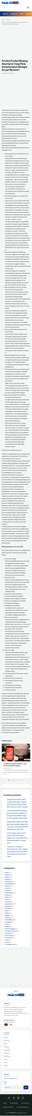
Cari (28, 7)
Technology (9, 935)
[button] (8, 780)
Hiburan (7, 897)
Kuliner (5, 1062)
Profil (6, 924)
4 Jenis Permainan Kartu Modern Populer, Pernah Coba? (17, 854)
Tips (6, 940)
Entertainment (9, 884)
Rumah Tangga (10, 929)
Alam (6, 872)
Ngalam (7, 915)
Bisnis (8, 19)
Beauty (7, 875)
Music (7, 911)
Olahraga (8, 917)
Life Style (8, 908)
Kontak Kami (25, 1103)
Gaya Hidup (9, 893)
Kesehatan (14, 14)
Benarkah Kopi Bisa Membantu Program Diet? (17, 840)
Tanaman (8, 933)
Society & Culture (11, 931)
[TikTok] (23, 1098)
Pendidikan (8, 920)
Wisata (6, 1059)
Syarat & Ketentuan (23, 1107)
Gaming (7, 890)
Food (7, 888)
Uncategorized (10, 944)
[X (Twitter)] (14, 1098)
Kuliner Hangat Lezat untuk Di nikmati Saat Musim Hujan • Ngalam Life (16, 835)
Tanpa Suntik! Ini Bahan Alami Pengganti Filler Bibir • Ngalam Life (17, 802)
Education (8, 881)
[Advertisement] (16, 43)
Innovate (8, 902)
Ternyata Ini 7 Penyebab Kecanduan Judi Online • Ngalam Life (17, 849)
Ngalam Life (13, 1112)
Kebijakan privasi (21, 1112)
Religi (7, 926)
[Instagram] (18, 1098)
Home (3, 19)
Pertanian (8, 922)
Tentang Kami (14, 1103)
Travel (7, 942)
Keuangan (8, 906)
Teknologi (8, 938)
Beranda (5, 14)
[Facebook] (9, 1098)
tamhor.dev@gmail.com (10, 1078)
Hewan (7, 895)
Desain (7, 879)
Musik (21, 14)
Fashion (7, 886)
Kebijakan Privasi (8, 1107)
